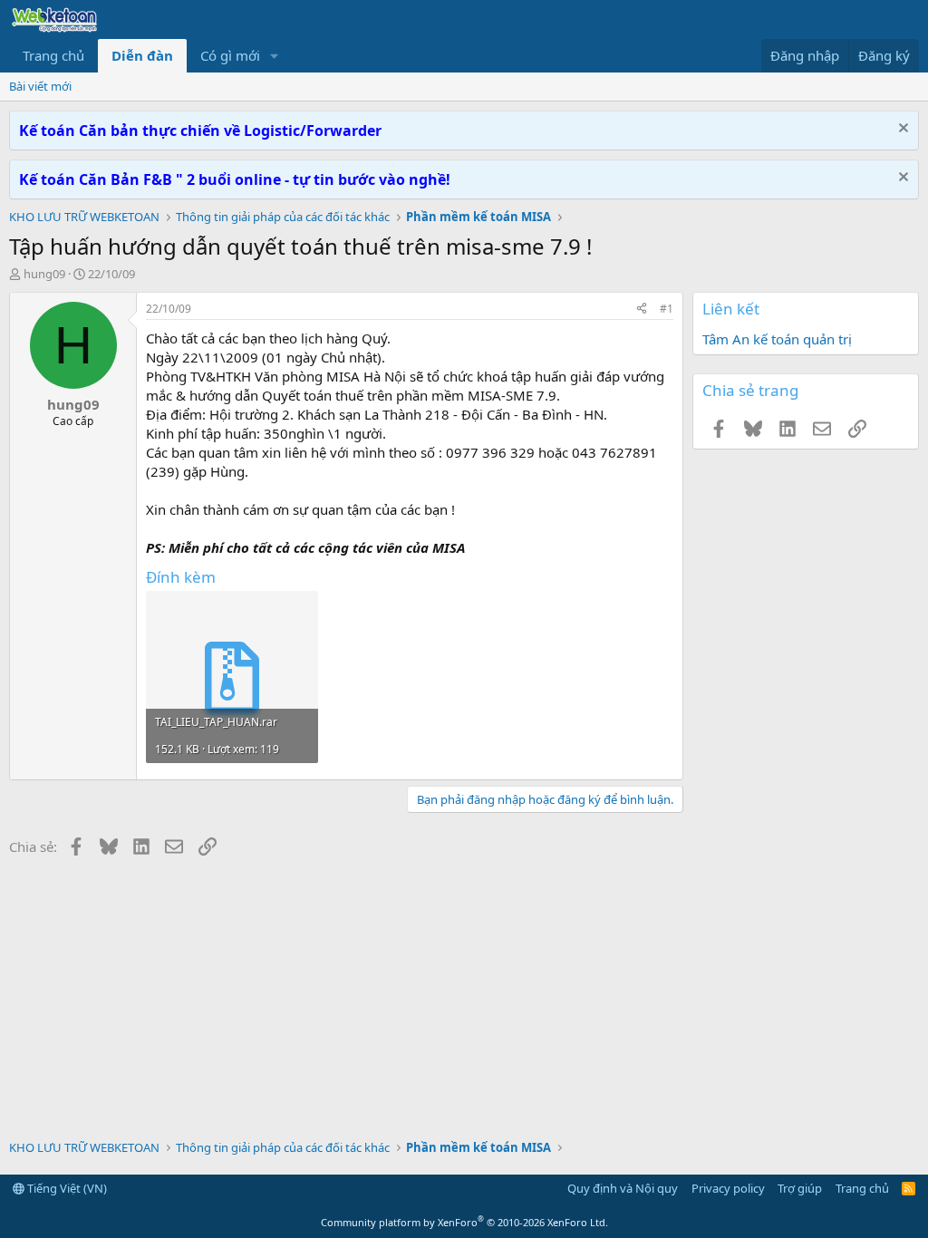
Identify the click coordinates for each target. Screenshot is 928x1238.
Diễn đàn (142, 55)
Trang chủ (53, 55)
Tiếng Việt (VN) (65, 1188)
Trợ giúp (800, 1188)
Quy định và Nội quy (622, 1188)
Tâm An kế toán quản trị (777, 339)
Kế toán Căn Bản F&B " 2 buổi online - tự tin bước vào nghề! (234, 179)
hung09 (44, 274)
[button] (274, 56)
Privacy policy (728, 1188)
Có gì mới (230, 55)
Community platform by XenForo (464, 1222)
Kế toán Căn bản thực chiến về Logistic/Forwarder (200, 130)
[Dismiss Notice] (901, 130)
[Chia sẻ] (641, 309)
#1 (666, 308)
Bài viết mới (40, 86)
